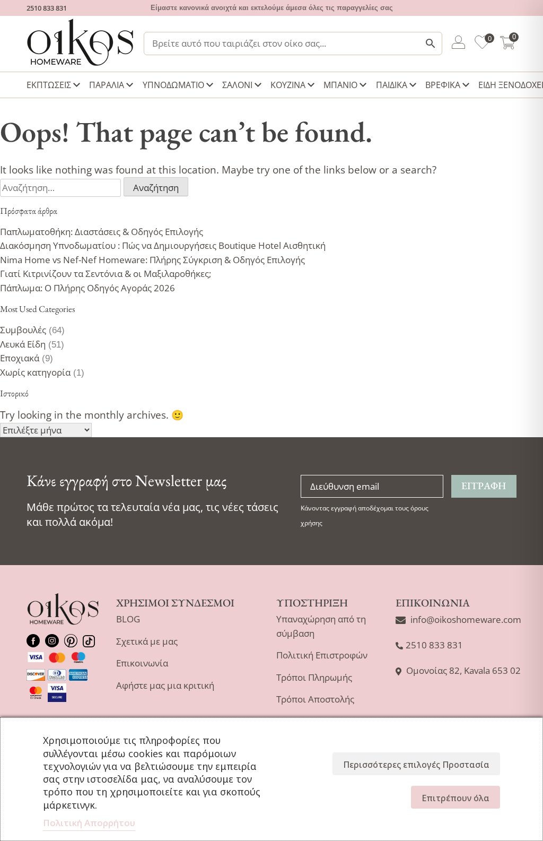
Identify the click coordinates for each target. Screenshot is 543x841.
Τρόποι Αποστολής (315, 699)
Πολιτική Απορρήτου (89, 823)
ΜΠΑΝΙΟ (340, 85)
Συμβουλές (23, 330)
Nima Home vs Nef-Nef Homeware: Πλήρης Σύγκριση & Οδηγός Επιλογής (152, 260)
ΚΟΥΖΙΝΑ (287, 85)
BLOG (128, 619)
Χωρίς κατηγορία (35, 372)
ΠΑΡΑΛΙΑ (106, 85)
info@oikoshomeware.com (465, 619)
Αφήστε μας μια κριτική (165, 685)
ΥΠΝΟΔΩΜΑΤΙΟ (173, 85)
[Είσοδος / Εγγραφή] (458, 44)
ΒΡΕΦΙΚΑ (442, 85)
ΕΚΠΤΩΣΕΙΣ (49, 85)
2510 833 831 (47, 8)
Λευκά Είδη (23, 344)
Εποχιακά (19, 358)
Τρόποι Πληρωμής (314, 677)
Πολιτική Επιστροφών (321, 655)
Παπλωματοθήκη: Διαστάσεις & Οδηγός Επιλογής (101, 232)
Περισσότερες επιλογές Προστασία (416, 764)
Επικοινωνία (142, 663)
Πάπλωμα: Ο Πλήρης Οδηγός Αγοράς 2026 (87, 288)
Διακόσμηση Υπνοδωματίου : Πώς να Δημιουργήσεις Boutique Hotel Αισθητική (163, 245)
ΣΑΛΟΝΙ (237, 85)
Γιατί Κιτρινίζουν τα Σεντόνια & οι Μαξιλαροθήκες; (105, 273)
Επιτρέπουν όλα (455, 798)
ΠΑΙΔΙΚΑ (391, 85)
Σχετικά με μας (147, 641)
